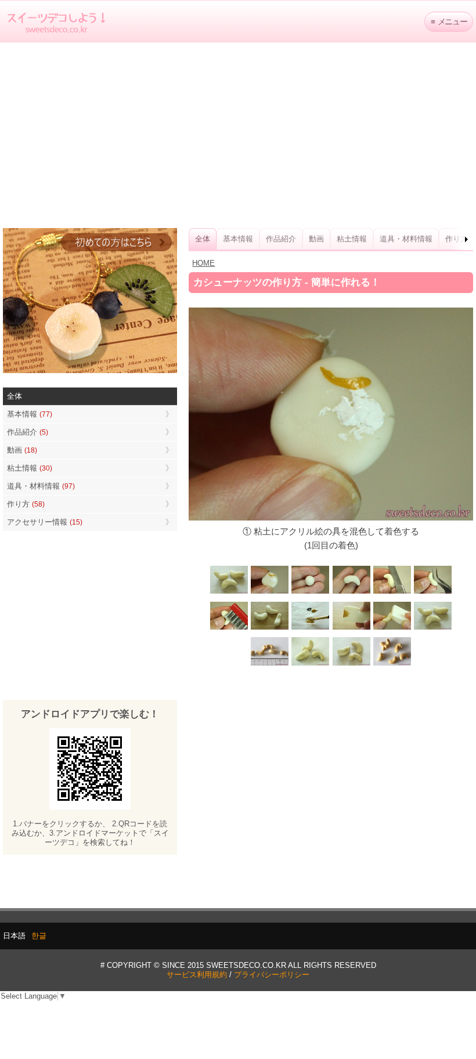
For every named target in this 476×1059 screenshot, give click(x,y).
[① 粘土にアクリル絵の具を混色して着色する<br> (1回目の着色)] (270, 592)
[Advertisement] (238, 135)
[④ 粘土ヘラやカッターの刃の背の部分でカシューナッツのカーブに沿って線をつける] (392, 592)
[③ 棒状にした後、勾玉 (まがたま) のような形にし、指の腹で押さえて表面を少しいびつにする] (351, 592)
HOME (203, 263)
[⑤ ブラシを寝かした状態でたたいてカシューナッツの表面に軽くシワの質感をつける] (229, 628)
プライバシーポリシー (271, 974)
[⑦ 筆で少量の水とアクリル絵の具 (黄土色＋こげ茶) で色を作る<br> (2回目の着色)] (310, 628)
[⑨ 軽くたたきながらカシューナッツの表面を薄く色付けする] (392, 628)
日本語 (14, 935)
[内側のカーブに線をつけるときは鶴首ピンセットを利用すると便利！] (432, 592)
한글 (38, 935)
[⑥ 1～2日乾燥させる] (270, 628)
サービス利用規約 (197, 974)
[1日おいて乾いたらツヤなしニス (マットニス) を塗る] (432, 628)
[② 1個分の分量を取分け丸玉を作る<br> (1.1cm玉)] (310, 592)
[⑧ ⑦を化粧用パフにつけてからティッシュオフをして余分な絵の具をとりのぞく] (351, 628)
